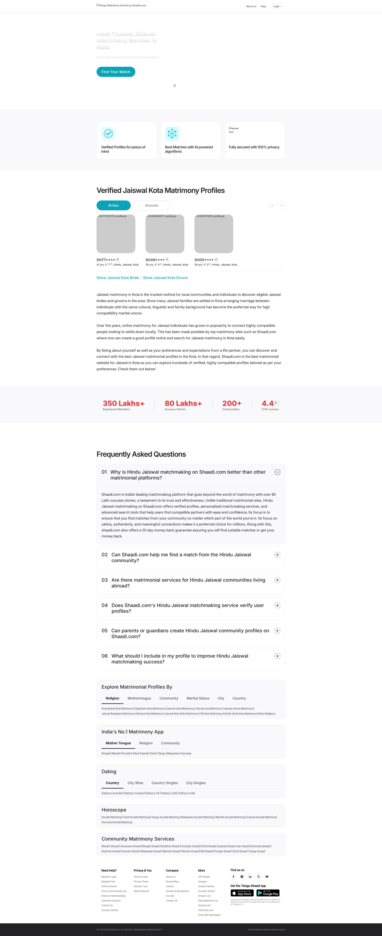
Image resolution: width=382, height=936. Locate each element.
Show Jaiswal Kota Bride (118, 278)
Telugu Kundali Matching (165, 816)
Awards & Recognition (177, 891)
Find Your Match (115, 72)
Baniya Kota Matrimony (150, 713)
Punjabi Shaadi (222, 851)
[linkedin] (250, 877)
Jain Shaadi (243, 846)
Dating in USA (169, 793)
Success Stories (109, 910)
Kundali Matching (111, 816)
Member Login (109, 876)
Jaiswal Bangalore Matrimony (118, 713)
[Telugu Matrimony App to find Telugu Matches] (242, 892)
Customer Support (110, 900)
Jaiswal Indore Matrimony (238, 708)
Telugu (161, 753)
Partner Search (109, 886)
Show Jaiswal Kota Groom (165, 278)
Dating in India (187, 793)
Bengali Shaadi (150, 846)
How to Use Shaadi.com (114, 891)
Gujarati (144, 753)
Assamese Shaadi (130, 846)
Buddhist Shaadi (170, 846)
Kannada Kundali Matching (117, 822)
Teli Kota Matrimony (211, 713)
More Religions (266, 713)
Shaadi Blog (172, 881)
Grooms (151, 205)
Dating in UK (152, 793)
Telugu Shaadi (257, 851)
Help (263, 6)
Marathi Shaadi (110, 846)
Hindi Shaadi (209, 846)
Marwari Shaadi (171, 851)
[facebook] (234, 877)
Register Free (108, 881)
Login (276, 6)
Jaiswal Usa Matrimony (209, 708)
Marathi (116, 753)
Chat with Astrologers (209, 915)
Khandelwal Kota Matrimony (117, 708)
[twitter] (259, 877)
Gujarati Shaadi (226, 846)
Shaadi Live (204, 895)
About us (251, 6)
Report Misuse (141, 891)
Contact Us (107, 905)
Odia (135, 753)
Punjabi (126, 753)
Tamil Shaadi (240, 851)
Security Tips (140, 886)
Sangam (202, 881)
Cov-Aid (170, 895)
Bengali (106, 753)
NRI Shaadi (206, 851)
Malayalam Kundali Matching (197, 816)
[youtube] (267, 877)
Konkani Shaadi (130, 851)
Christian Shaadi (190, 846)
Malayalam (173, 753)
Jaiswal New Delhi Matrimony (181, 713)
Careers (170, 886)
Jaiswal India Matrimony (180, 708)
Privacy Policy (141, 881)
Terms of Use (141, 876)
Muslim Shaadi (190, 851)
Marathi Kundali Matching (230, 816)
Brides (113, 205)
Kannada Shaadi (260, 846)
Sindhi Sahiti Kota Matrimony (240, 713)
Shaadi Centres (206, 886)
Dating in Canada (134, 793)
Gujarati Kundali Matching (261, 816)
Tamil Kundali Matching (136, 816)
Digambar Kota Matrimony (150, 708)
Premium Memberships (113, 895)
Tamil (153, 753)
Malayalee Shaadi (151, 851)
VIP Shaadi (204, 876)
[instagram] (242, 877)
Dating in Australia (112, 793)
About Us (170, 876)
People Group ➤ (278, 929)
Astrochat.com (206, 910)
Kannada (186, 753)
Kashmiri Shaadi (111, 851)
